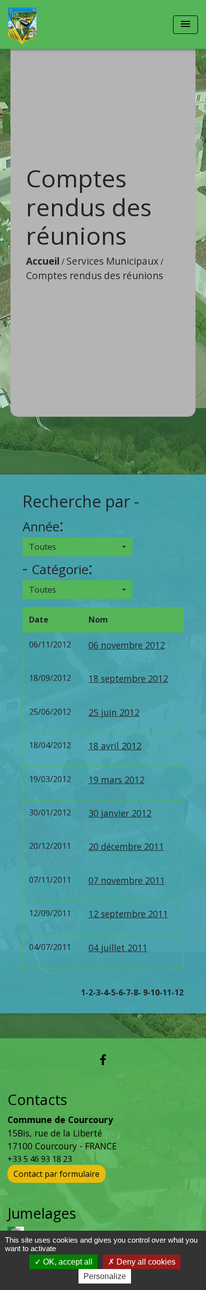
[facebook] (103, 1059)
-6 (119, 992)
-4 (104, 992)
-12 (178, 992)
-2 (89, 992)
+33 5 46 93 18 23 (40, 1158)
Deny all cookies (145, 1262)
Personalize (105, 1276)
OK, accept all (66, 1262)
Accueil (43, 261)
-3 (96, 992)
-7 (126, 992)
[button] (77, 546)
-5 (112, 992)
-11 (166, 992)
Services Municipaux (112, 261)
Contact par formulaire (57, 1173)
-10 (154, 992)
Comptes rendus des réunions (94, 275)
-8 (134, 992)
